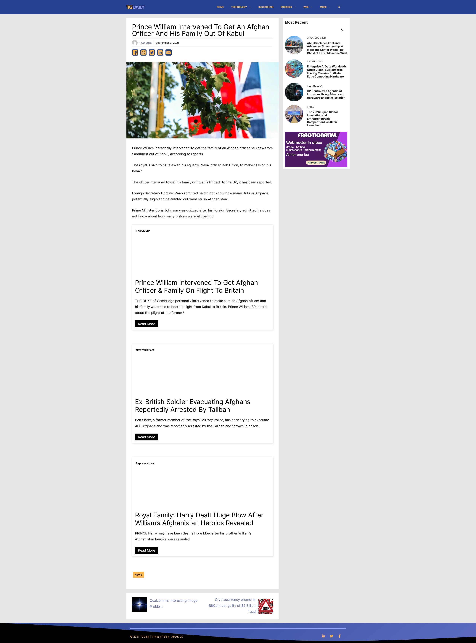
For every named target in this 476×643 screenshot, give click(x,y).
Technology (239, 7)
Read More (146, 324)
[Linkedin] (323, 636)
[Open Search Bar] (339, 7)
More (323, 7)
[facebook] (135, 52)
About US (177, 636)
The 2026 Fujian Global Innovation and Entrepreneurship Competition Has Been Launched (322, 118)
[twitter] (152, 52)
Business (286, 7)
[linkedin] (160, 52)
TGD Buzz (145, 42)
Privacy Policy (160, 636)
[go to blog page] (341, 30)
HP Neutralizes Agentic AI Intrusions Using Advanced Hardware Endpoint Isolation (326, 94)
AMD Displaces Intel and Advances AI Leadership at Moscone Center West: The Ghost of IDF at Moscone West (327, 48)
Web (305, 7)
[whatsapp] (143, 52)
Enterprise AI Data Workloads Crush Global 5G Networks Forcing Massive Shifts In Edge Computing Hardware (327, 71)
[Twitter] (331, 636)
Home (220, 7)
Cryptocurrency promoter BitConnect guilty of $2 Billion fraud (232, 606)
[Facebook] (339, 636)
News (138, 574)
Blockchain (265, 7)
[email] (168, 52)
